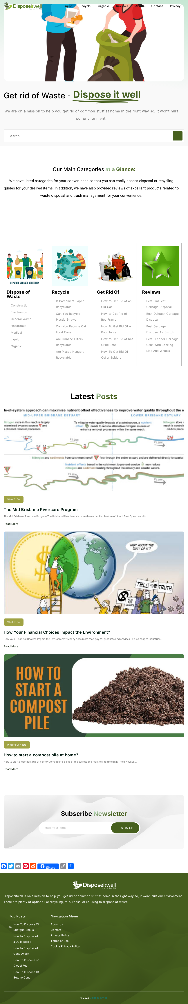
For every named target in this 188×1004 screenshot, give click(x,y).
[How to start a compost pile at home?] (94, 695)
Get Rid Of (108, 292)
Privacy (175, 6)
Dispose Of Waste (16, 745)
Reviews (122, 6)
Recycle (85, 6)
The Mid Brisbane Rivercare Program (41, 509)
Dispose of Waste (18, 294)
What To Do (13, 499)
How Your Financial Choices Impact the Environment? (57, 632)
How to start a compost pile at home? (41, 755)
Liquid (68, 6)
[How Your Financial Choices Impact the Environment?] (94, 573)
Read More (11, 524)
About (139, 6)
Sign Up (127, 828)
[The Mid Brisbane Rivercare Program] (94, 450)
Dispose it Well (99, 997)
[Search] (177, 135)
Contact (157, 6)
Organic (103, 6)
